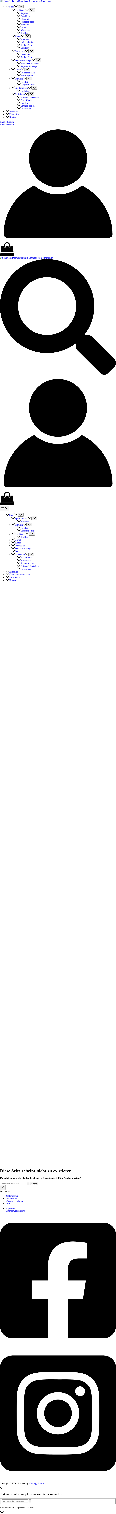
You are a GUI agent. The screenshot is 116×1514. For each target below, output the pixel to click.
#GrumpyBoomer (37, 1483)
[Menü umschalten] (21, 6)
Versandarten (11, 1198)
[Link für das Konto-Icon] (58, 240)
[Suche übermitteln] (28, 1183)
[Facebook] (58, 1346)
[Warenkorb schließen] (3, 1187)
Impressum (10, 1208)
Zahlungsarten (12, 1196)
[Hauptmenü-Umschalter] (4, 508)
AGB (8, 1203)
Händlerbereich (7, 124)
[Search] (30, 1500)
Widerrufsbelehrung (14, 1201)
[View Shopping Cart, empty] (58, 249)
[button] (16, 6)
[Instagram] (58, 1478)
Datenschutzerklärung (15, 1211)
